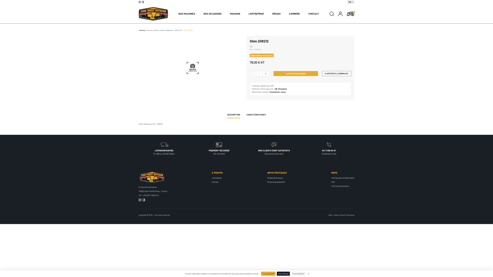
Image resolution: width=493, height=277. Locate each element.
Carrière (294, 13)
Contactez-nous (278, 92)
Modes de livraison (275, 178)
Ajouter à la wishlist (336, 73)
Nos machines (186, 13)
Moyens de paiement (276, 182)
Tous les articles (152, 30)
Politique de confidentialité (342, 178)
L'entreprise (256, 13)
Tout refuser (283, 273)
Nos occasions (212, 13)
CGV (333, 182)
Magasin (235, 13)
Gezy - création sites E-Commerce (341, 215)
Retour (142, 30)
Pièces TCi (178, 30)
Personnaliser (298, 273)
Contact (313, 13)
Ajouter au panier (296, 73)
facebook (144, 201)
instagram (140, 201)
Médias (276, 13)
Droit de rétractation (340, 186)
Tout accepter (268, 273)
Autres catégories (166, 30)
